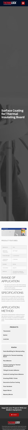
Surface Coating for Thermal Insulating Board (11, 365)
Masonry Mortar (8, 394)
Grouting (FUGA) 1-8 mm (10, 378)
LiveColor (6, 339)
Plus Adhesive (7, 361)
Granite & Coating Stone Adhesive (13, 374)
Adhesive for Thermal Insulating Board (13, 356)
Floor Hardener (7, 386)
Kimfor (5, 335)
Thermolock (6, 331)
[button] (23, 3)
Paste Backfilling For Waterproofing (13, 351)
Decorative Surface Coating (11, 382)
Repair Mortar (7, 390)
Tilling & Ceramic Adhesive (11, 370)
